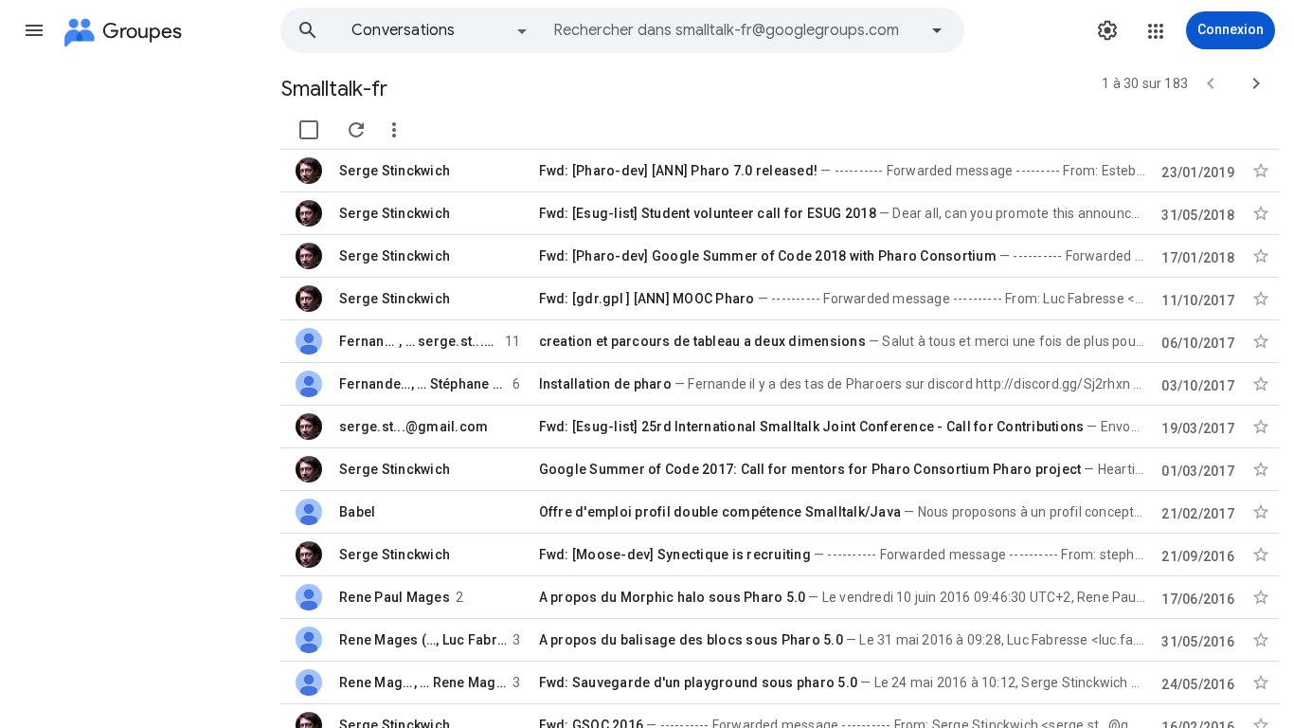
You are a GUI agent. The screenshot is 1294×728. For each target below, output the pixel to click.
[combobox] (735, 30)
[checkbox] (308, 129)
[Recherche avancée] (936, 30)
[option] (440, 30)
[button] (34, 30)
